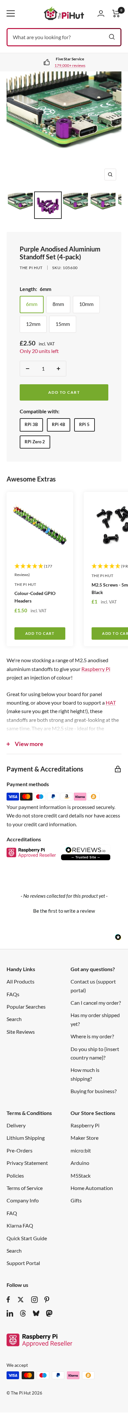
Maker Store (84, 1138)
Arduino (80, 1163)
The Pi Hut (31, 267)
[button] (64, 910)
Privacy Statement (27, 1163)
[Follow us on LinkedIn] (10, 1313)
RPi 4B (58, 424)
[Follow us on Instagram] (34, 1299)
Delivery (16, 1125)
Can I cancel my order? (96, 1002)
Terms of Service (25, 1188)
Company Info (23, 1200)
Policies (15, 1175)
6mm (31, 304)
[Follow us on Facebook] (8, 1299)
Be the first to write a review (64, 911)
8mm (58, 304)
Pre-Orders (19, 1150)
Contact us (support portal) (93, 985)
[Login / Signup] (100, 13)
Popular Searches (26, 1006)
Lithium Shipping (26, 1138)
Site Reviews (21, 1032)
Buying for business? (94, 1091)
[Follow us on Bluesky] (36, 1313)
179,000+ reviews (69, 65)
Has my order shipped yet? (95, 1019)
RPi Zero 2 (35, 441)
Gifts (76, 1200)
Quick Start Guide (27, 1238)
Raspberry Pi (95, 669)
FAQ (12, 1213)
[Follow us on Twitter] (21, 1300)
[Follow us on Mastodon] (49, 1313)
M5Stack (81, 1175)
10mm (86, 304)
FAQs (13, 994)
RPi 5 (84, 424)
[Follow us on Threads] (23, 1313)
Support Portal (23, 1263)
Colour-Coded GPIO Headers (34, 596)
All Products (20, 981)
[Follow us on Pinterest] (46, 1299)
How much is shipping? (85, 1074)
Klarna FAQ (20, 1225)
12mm (33, 324)
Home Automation (92, 1188)
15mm (62, 324)
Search (14, 1019)
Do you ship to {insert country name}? (95, 1053)
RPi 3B (31, 424)
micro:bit (81, 1150)
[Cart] (116, 13)
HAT (111, 702)
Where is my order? (92, 1036)
